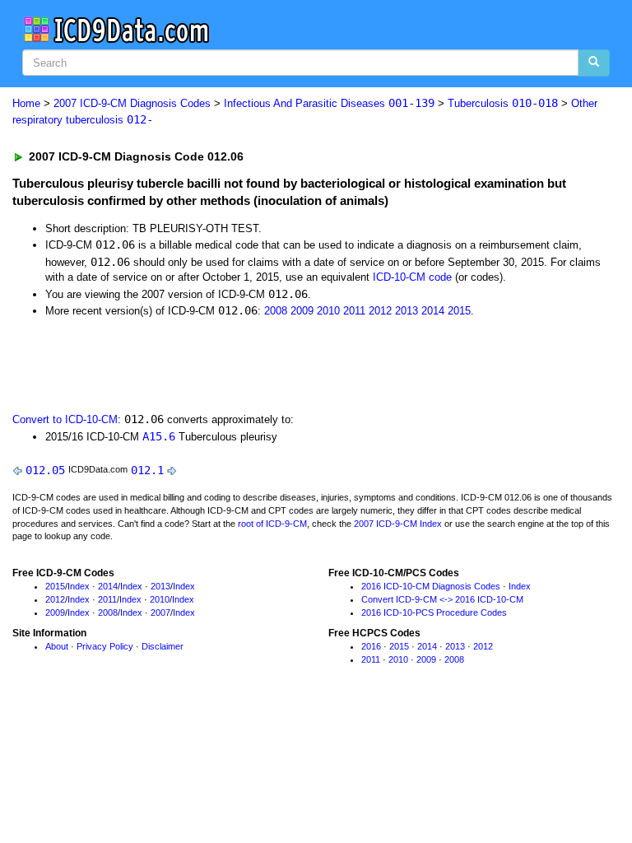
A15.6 (158, 436)
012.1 (147, 470)
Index (78, 586)
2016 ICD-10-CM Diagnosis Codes (430, 586)
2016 (371, 646)
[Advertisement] (199, 364)
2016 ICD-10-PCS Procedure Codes (434, 612)
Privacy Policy (105, 646)
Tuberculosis (503, 103)
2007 (160, 612)
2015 (459, 311)
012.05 (45, 470)
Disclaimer (163, 646)
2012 (380, 311)
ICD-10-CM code (412, 277)
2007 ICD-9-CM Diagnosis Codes (132, 103)
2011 (354, 311)
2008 (275, 311)
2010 (328, 311)
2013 (406, 311)
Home (26, 103)
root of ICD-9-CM (272, 524)
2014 (432, 311)
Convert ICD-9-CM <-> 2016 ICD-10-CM (442, 599)
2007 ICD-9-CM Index (398, 524)
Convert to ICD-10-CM (65, 419)
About (56, 646)
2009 (302, 311)
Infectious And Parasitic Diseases (329, 103)
